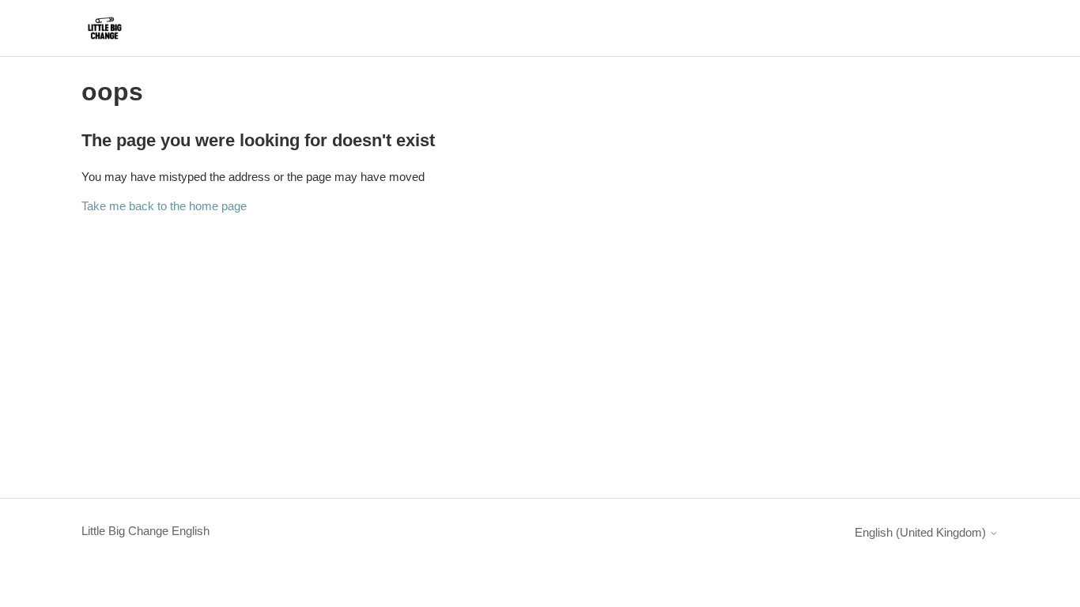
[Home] (104, 28)
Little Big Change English (145, 530)
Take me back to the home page (164, 206)
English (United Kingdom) (922, 532)
